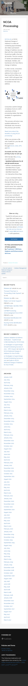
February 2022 (8, 462)
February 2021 (8, 496)
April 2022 (7, 460)
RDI (9, 148)
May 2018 (7, 587)
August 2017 (7, 611)
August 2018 (8, 578)
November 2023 (9, 421)
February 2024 (8, 413)
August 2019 (8, 545)
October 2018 (8, 573)
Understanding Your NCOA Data (14, 342)
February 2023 (8, 435)
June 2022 (7, 454)
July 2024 (7, 405)
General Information (13, 262)
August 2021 (7, 479)
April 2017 (7, 617)
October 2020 (8, 507)
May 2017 (7, 614)
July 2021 (6, 482)
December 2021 (9, 468)
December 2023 (9, 418)
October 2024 (8, 396)
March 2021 (7, 493)
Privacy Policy (5, 648)
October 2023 (8, 424)
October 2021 (8, 473)
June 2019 (7, 551)
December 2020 (9, 501)
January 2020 (8, 531)
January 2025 (8, 388)
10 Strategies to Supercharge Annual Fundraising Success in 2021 (13, 358)
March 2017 (7, 620)
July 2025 (7, 380)
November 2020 (9, 504)
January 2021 (8, 498)
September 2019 (9, 542)
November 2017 (9, 603)
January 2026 (8, 377)
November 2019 (9, 537)
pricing (18, 157)
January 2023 (8, 438)
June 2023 (7, 427)
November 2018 (9, 570)
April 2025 (7, 382)
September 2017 (9, 609)
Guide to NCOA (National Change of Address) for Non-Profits (14, 351)
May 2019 (7, 554)
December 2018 (9, 567)
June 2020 (7, 518)
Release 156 (8, 288)
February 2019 (8, 562)
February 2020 (8, 529)
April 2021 (7, 490)
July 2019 (7, 548)
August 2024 (8, 402)
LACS (8, 665)
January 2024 (8, 416)
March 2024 (7, 410)
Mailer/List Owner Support (12, 301)
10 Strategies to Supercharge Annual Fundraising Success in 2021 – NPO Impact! (13, 347)
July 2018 (7, 581)
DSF (3, 665)
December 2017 (9, 600)
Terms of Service (6, 650)
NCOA (12, 146)
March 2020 (7, 526)
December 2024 (9, 391)
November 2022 (9, 443)
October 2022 (8, 446)
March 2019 (7, 559)
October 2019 (8, 540)
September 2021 (9, 476)
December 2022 (9, 440)
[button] (26, 3)
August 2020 (8, 512)
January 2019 (8, 565)
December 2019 (9, 534)
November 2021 (9, 471)
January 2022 (8, 465)
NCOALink (8, 39)
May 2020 (7, 520)
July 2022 (7, 451)
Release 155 (7, 298)
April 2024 (7, 407)
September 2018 (9, 576)
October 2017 (8, 606)
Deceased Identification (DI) (12, 318)
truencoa (5, 31)
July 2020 (7, 515)
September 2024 (9, 399)
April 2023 (7, 429)
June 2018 (7, 584)
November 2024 (9, 393)
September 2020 (9, 509)
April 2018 (7, 589)
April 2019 (7, 556)
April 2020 (7, 523)
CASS (16, 146)
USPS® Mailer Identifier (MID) (13, 306)
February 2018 (8, 595)
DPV (20, 146)
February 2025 (8, 385)
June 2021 (7, 485)
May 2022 (7, 457)
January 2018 (8, 598)
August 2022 (7, 449)
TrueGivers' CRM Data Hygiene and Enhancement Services (14, 251)
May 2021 (7, 487)
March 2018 (7, 592)
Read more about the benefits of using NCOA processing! (12, 133)
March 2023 (7, 432)
